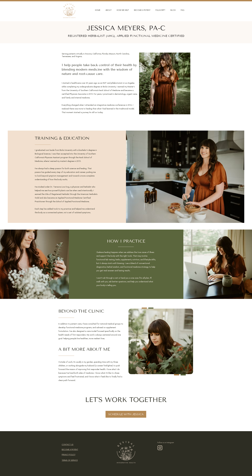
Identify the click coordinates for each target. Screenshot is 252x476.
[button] (106, 10)
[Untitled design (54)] (159, 447)
